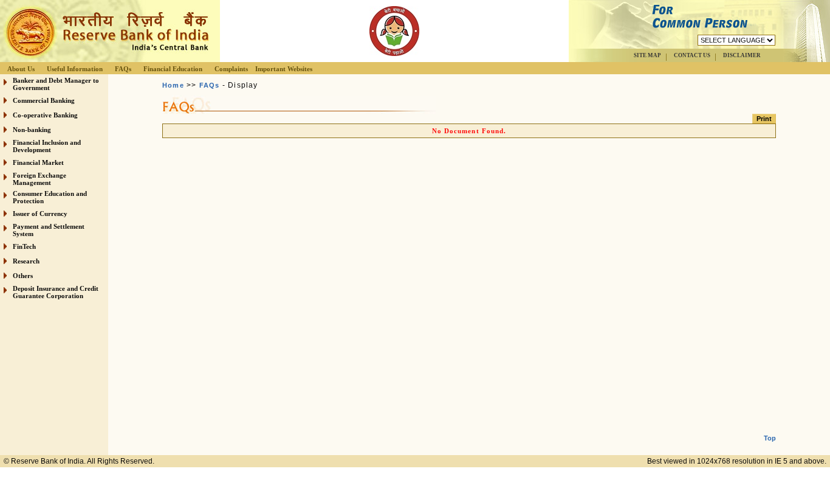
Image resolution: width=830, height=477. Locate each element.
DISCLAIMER (742, 55)
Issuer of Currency (40, 213)
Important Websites (283, 68)
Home (173, 85)
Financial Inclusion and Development (47, 146)
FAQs (123, 68)
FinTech (24, 246)
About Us (21, 68)
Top (770, 438)
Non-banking (32, 129)
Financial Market (38, 162)
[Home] (105, 59)
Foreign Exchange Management (39, 179)
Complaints (231, 68)
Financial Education (172, 68)
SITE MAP (647, 55)
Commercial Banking (44, 100)
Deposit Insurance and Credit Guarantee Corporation (55, 292)
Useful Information (75, 68)
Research (26, 261)
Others (23, 275)
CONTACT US (692, 55)
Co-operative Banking (45, 115)
